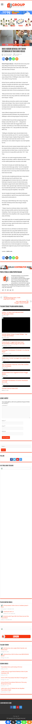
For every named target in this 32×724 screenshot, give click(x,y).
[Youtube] (17, 459)
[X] (6, 58)
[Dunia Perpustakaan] (16, 5)
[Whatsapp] (13, 58)
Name (4, 420)
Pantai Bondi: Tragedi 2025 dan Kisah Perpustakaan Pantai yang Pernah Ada (13, 342)
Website (4, 431)
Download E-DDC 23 (9, 611)
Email (3, 426)
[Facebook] (3, 58)
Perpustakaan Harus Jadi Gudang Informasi (11, 667)
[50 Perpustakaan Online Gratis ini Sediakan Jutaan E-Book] (1, 605)
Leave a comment (7, 55)
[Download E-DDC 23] (2, 612)
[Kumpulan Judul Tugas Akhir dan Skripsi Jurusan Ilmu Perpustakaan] (1, 616)
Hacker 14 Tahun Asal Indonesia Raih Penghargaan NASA (12, 313)
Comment (5, 405)
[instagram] (20, 459)
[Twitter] (14, 459)
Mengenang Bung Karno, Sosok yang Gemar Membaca (12, 298)
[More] (16, 58)
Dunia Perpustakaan (7, 54)
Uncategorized (18, 54)
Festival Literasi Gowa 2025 (10, 388)
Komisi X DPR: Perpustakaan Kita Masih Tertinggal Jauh (14, 677)
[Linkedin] (10, 58)
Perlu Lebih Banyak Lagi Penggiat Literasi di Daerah (21, 302)
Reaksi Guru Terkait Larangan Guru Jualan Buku (16, 358)
